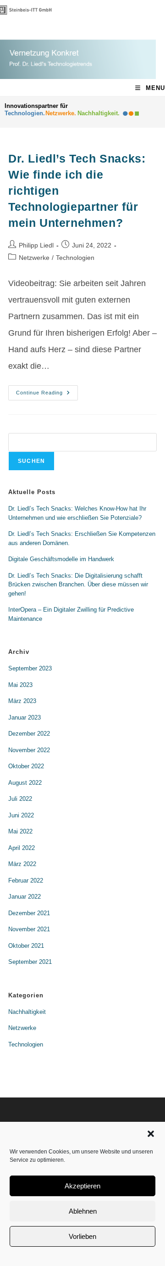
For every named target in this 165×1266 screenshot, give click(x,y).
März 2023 (22, 701)
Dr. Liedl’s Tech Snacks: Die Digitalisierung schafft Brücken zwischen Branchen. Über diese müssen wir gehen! (78, 584)
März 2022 (22, 864)
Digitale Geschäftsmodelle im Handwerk (61, 559)
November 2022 (29, 750)
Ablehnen (83, 1211)
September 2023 (30, 668)
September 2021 (30, 961)
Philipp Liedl (36, 245)
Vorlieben (82, 1236)
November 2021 (29, 929)
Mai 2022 (20, 831)
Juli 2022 (20, 798)
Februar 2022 (25, 880)
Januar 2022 (24, 896)
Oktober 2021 (26, 945)
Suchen (31, 461)
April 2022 (21, 847)
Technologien (75, 257)
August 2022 (25, 782)
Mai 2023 (20, 684)
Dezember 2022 (29, 733)
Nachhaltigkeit (27, 1011)
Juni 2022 (21, 815)
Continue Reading (47, 390)
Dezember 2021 (29, 913)
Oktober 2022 (26, 766)
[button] (150, 1133)
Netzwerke (34, 257)
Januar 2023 (24, 717)
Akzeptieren (82, 1186)
